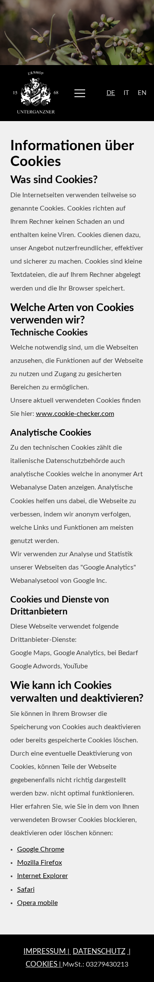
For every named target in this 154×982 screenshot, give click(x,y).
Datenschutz (99, 951)
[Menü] (79, 93)
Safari (26, 889)
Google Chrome (40, 849)
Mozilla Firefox (39, 862)
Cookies (41, 964)
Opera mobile (37, 902)
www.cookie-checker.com (75, 413)
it (126, 93)
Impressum (45, 951)
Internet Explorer (42, 875)
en (142, 93)
